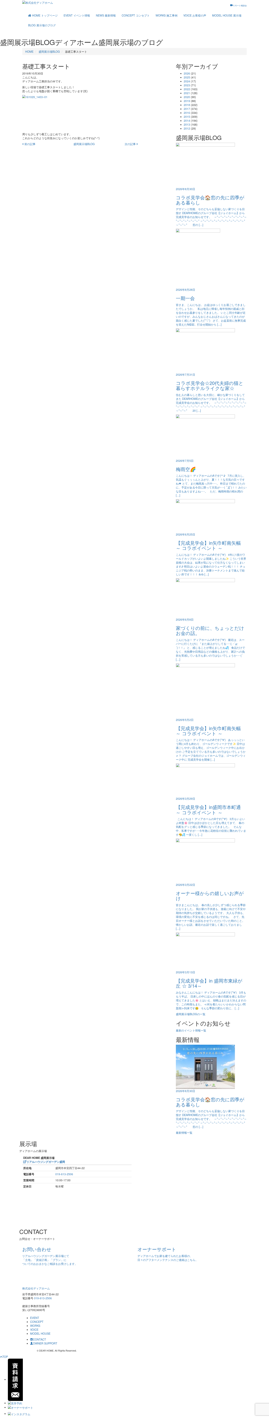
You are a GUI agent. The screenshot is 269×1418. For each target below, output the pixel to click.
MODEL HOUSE (226, 15)
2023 (187, 85)
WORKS (166, 15)
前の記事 (29, 144)
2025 (187, 77)
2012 (187, 128)
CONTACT (39, 1339)
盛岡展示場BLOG (49, 51)
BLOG (42, 25)
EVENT (77, 15)
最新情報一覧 (184, 1133)
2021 (187, 93)
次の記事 (130, 144)
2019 (187, 101)
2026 (187, 73)
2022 (187, 89)
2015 (187, 117)
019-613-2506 (64, 1174)
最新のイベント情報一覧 (191, 1030)
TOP (5, 1357)
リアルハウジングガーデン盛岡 (45, 1162)
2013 (187, 124)
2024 (187, 81)
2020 (187, 97)
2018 (187, 105)
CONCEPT (136, 15)
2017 (187, 109)
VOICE (194, 15)
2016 (187, 113)
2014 (187, 120)
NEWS (106, 15)
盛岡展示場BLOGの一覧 (190, 1014)
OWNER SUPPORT (45, 1343)
